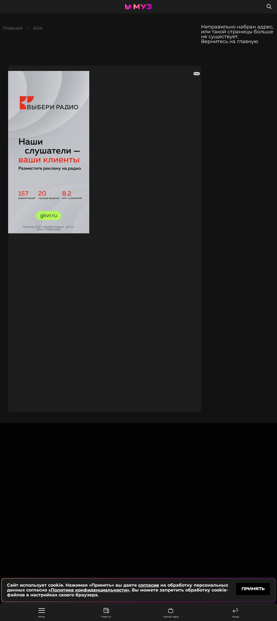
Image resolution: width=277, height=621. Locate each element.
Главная (13, 28)
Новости (106, 616)
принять (253, 588)
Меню (41, 616)
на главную (243, 41)
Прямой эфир (171, 616)
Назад (235, 616)
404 (37, 28)
